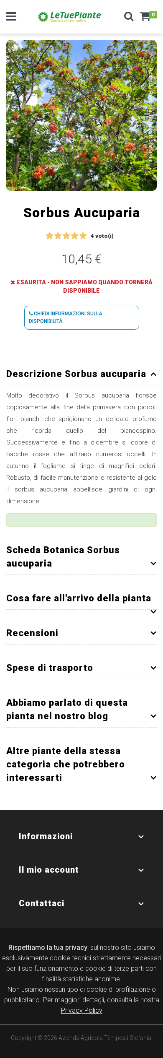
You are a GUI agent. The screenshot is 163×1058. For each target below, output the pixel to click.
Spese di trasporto (49, 668)
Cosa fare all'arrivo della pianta (78, 598)
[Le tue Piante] (69, 17)
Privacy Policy (81, 1010)
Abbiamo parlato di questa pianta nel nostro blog (67, 709)
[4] (74, 236)
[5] (83, 236)
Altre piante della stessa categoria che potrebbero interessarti (65, 764)
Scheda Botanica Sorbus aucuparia (63, 557)
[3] (66, 236)
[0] (145, 18)
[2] (57, 236)
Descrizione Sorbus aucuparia (76, 374)
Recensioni (32, 633)
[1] (49, 236)
